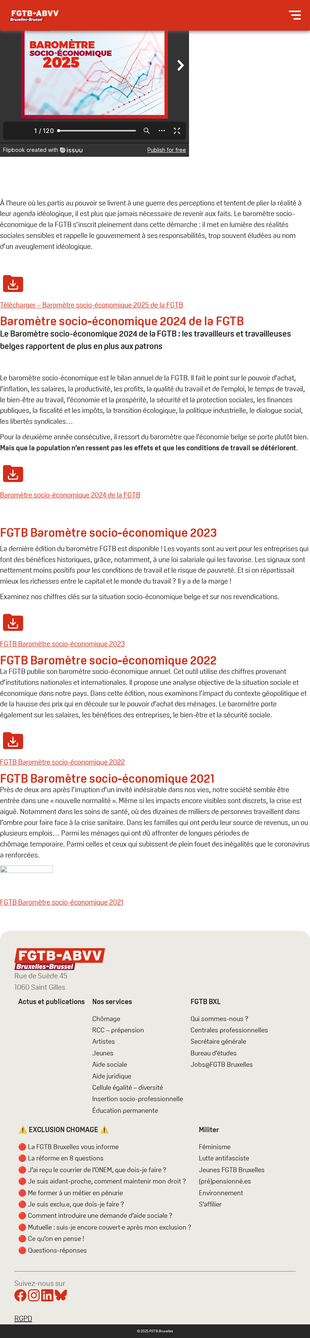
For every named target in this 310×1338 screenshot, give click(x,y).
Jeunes (102, 1053)
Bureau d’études (214, 1053)
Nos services (112, 1001)
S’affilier (210, 1204)
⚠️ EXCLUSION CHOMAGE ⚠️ (63, 1129)
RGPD (23, 1318)
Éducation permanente (125, 1110)
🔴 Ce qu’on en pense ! (51, 1238)
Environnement (221, 1192)
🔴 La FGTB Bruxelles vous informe (68, 1146)
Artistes (103, 1041)
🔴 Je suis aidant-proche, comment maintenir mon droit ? (102, 1181)
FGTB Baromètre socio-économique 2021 (61, 902)
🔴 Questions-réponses (52, 1250)
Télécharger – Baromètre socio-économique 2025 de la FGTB (91, 305)
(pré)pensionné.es (225, 1181)
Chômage (106, 1018)
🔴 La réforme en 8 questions (61, 1158)
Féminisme (215, 1146)
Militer (209, 1129)
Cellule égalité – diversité (127, 1087)
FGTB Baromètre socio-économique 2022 (62, 762)
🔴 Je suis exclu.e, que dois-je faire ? (71, 1204)
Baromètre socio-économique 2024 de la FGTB (70, 495)
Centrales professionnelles (230, 1030)
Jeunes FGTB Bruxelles (232, 1169)
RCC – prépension (118, 1030)
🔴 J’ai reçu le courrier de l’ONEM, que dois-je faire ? (92, 1169)
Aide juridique (111, 1076)
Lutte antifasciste (224, 1158)
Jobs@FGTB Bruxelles (222, 1064)
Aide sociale (109, 1064)
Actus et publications (51, 1001)
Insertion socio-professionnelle (137, 1098)
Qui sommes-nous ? (219, 1018)
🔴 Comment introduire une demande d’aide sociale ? (95, 1215)
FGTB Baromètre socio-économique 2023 (62, 644)
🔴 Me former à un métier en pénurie (70, 1192)
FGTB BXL (206, 1001)
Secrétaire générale (218, 1041)
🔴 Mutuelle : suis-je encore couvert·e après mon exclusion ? (104, 1227)
